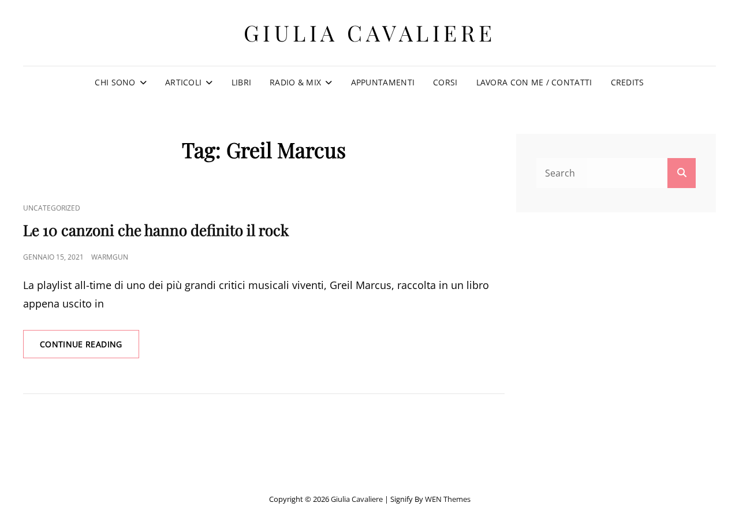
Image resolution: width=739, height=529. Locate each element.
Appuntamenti (383, 82)
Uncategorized (51, 208)
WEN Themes (448, 499)
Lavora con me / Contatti (534, 82)
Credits (627, 82)
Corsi (445, 82)
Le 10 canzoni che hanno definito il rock (156, 230)
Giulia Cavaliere (370, 32)
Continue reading (89, 348)
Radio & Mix (295, 82)
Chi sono (115, 82)
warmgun (109, 257)
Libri (241, 82)
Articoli (183, 82)
